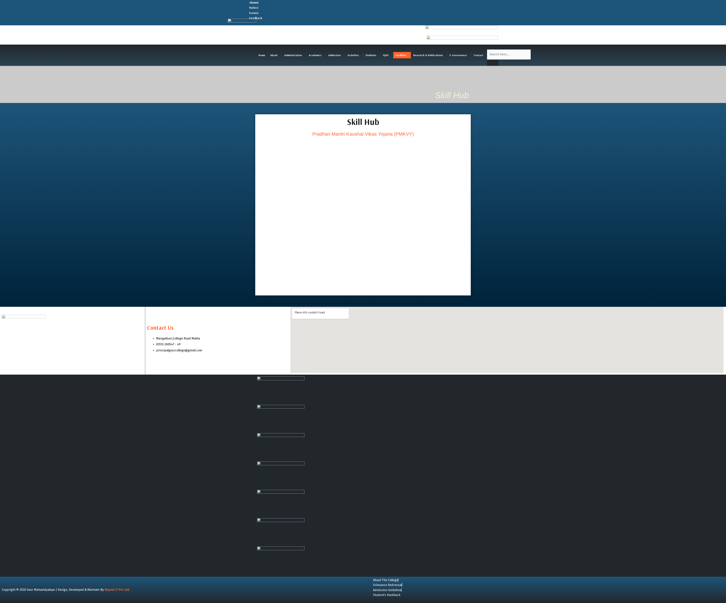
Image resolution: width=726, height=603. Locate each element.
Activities (353, 55)
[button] (275, 55)
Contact (478, 55)
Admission (334, 55)
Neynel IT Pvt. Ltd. (117, 589)
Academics (315, 55)
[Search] (492, 63)
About (274, 55)
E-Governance (458, 55)
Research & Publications (428, 55)
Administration (293, 55)
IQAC (386, 55)
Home (261, 55)
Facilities (401, 55)
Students (370, 55)
